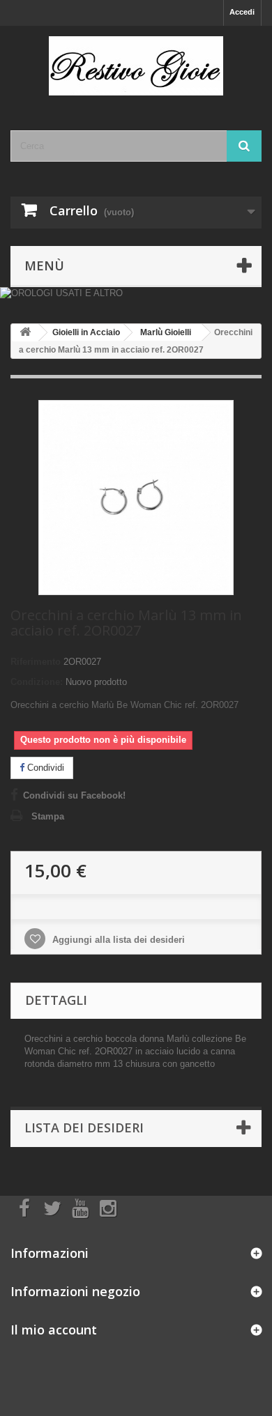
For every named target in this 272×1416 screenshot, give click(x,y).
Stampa (47, 816)
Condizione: (36, 682)
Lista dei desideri (84, 1127)
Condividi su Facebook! (74, 795)
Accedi (242, 12)
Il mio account (53, 1329)
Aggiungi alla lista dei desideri (117, 939)
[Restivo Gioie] (136, 65)
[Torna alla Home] (25, 332)
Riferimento (35, 661)
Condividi (44, 767)
